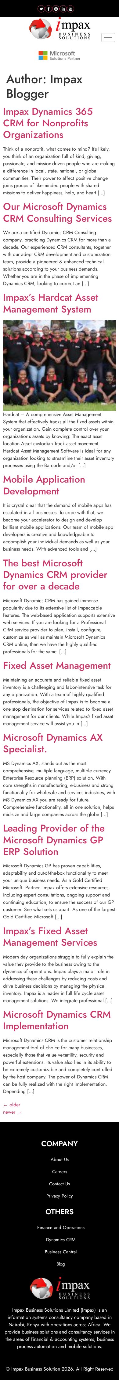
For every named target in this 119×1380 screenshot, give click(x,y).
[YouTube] (70, 8)
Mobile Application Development (44, 485)
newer (12, 1111)
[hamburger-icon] (108, 37)
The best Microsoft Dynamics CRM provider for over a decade (55, 574)
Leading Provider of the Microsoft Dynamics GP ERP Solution (54, 840)
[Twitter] (41, 8)
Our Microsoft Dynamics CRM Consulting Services (57, 212)
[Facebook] (48, 8)
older (11, 1104)
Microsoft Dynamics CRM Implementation (57, 1020)
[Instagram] (56, 8)
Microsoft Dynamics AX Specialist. (53, 743)
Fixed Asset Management (57, 665)
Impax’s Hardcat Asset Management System (50, 303)
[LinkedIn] (63, 8)
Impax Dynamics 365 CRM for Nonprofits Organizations (48, 123)
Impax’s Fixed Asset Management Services (50, 936)
